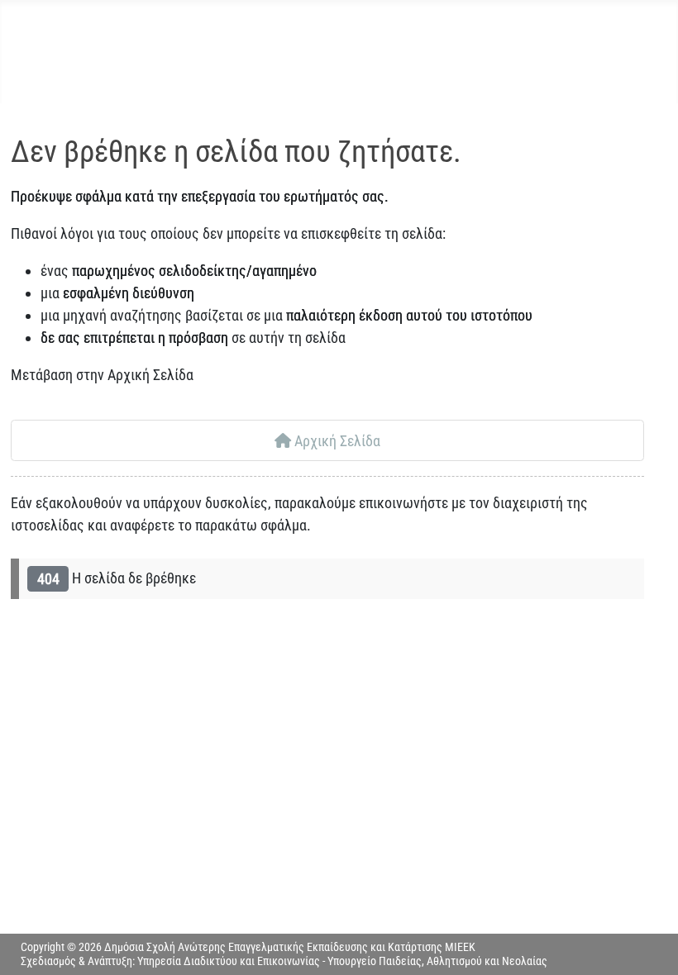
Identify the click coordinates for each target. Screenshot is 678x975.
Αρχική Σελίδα (335, 440)
